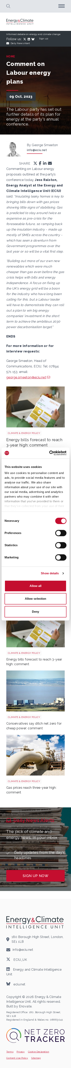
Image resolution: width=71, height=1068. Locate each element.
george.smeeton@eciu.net (26, 377)
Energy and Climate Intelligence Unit (34, 972)
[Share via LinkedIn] (45, 164)
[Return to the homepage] (35, 922)
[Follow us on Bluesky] (34, 39)
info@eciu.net (37, 150)
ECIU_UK (20, 959)
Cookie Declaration (38, 1051)
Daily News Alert (20, 43)
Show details (50, 573)
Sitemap (36, 1058)
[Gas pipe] (35, 755)
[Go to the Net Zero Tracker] (35, 1035)
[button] (8, 6)
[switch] (60, 533)
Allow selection (35, 598)
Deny (35, 611)
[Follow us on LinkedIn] (30, 39)
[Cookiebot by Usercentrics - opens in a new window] (50, 453)
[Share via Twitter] (35, 164)
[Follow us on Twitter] (25, 39)
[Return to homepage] (20, 22)
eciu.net (19, 984)
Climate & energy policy (24, 433)
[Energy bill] (35, 406)
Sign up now (35, 876)
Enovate (25, 1006)
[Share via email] (50, 164)
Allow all (36, 585)
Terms (9, 1051)
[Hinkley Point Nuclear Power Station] (35, 690)
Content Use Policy (17, 1058)
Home (10, 56)
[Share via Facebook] (40, 164)
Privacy (21, 1051)
